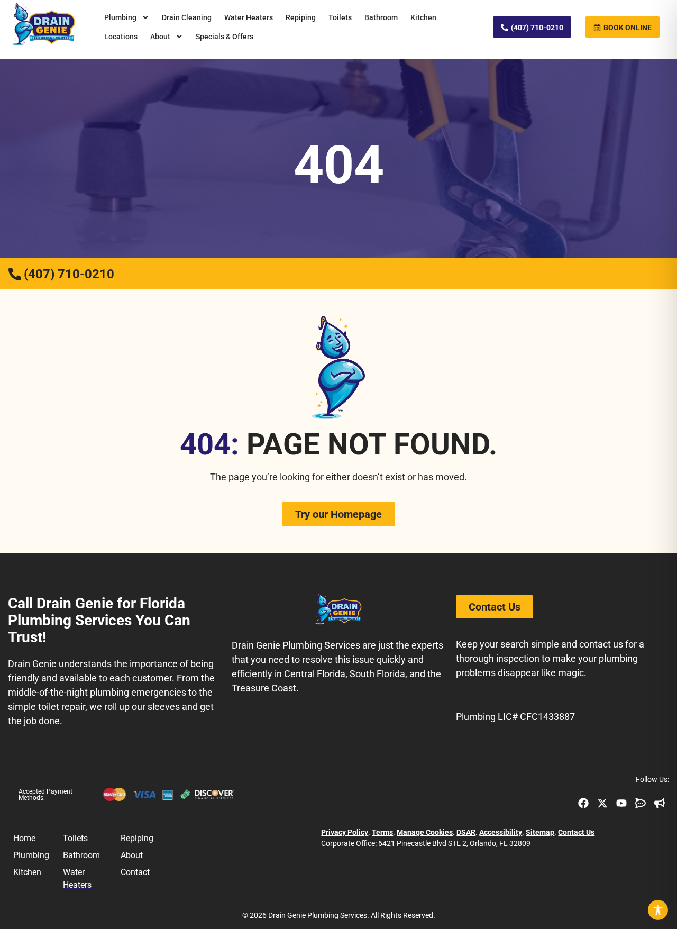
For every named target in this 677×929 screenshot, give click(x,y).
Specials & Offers (224, 36)
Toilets (340, 17)
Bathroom (381, 17)
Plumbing (120, 17)
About (160, 36)
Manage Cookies (425, 832)
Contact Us (576, 832)
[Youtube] (621, 803)
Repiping (301, 17)
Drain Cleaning (187, 17)
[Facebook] (583, 803)
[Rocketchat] (640, 803)
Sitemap (540, 832)
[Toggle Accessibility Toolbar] (658, 910)
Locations (121, 36)
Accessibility (500, 832)
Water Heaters (248, 17)
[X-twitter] (602, 803)
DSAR (465, 832)
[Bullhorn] (659, 803)
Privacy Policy (344, 832)
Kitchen (423, 17)
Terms (382, 832)
